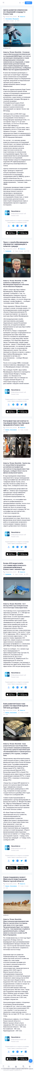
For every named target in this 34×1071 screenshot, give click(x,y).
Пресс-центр (16, 1068)
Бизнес (7, 430)
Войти (28, 2)
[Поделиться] (8, 225)
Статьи (3, 1068)
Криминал (8, 251)
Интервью (30, 1068)
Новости (22, 16)
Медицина (16, 19)
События (23, 1068)
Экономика (8, 19)
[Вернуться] (30, 1061)
